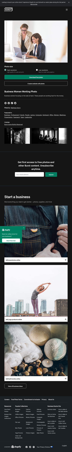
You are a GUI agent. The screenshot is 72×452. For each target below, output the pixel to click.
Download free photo (36, 77)
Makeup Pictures (39, 410)
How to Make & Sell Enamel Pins (62, 416)
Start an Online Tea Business (52, 415)
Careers (6, 399)
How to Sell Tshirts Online (51, 432)
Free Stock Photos (7, 410)
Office (51, 115)
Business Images (17, 410)
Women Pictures (41, 425)
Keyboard (46, 115)
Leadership (28, 117)
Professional (15, 115)
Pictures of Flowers (40, 429)
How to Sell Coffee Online (62, 422)
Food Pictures (41, 414)
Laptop (32, 115)
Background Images (29, 423)
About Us (51, 399)
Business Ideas (52, 409)
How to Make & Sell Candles (62, 427)
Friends (21, 115)
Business (7, 115)
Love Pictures (30, 428)
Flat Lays (17, 422)
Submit (51, 174)
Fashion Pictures (28, 410)
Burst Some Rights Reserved (13, 124)
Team (22, 117)
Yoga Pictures (19, 433)
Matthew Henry (16, 107)
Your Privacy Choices (43, 447)
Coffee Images (19, 414)
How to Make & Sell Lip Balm (52, 422)
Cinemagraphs (41, 422)
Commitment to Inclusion (32, 399)
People (27, 115)
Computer (39, 115)
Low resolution (43, 70)
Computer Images (39, 418)
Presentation (8, 117)
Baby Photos (40, 433)
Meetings (63, 115)
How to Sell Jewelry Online (52, 427)
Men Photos (18, 428)
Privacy (44, 399)
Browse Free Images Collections (7, 416)
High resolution (12, 70)
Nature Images (30, 414)
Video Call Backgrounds (18, 437)
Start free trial (10, 240)
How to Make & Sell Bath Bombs (62, 410)
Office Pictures (19, 417)
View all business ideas (15, 386)
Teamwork (16, 117)
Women (56, 115)
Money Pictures (30, 417)
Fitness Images (30, 433)
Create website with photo (36, 83)
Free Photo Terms (16, 399)
